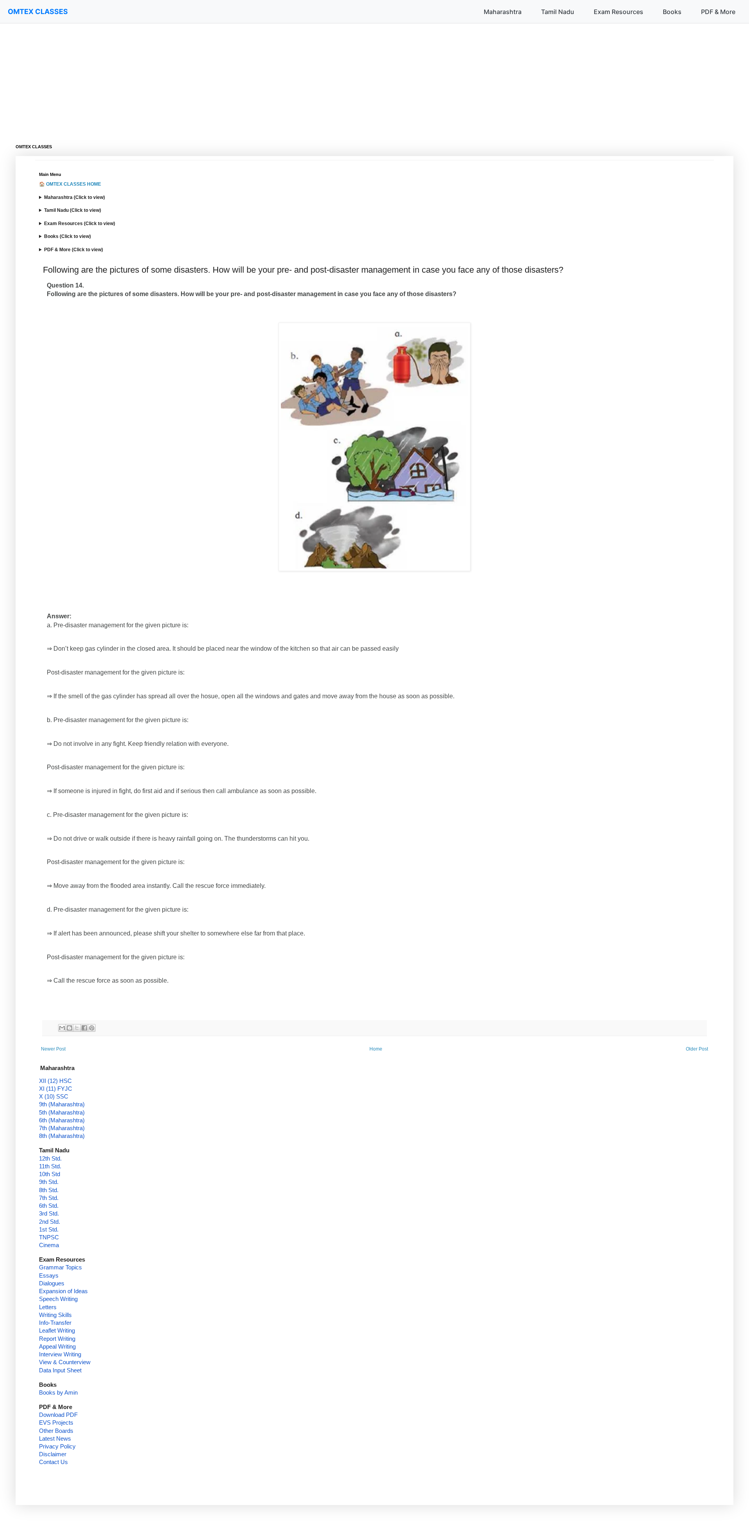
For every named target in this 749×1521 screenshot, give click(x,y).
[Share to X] (77, 1028)
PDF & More (718, 12)
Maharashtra (503, 12)
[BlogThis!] (69, 1028)
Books (672, 12)
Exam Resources (618, 12)
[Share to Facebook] (84, 1028)
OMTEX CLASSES (38, 11)
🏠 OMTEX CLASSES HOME (70, 184)
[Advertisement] (250, 78)
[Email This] (62, 1028)
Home (375, 1049)
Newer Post (53, 1049)
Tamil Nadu (557, 12)
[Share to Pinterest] (92, 1028)
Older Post (697, 1049)
